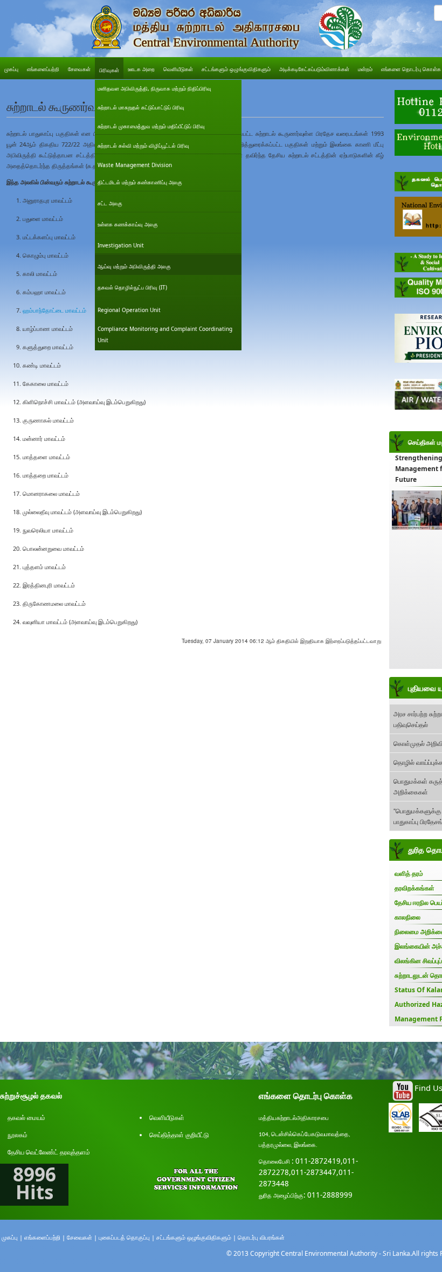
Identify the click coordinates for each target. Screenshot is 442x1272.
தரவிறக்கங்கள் (414, 888)
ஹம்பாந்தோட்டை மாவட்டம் (54, 310)
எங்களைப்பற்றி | (44, 1237)
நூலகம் (17, 1134)
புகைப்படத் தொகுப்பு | (127, 1237)
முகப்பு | (12, 1237)
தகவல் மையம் (26, 1117)
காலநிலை (407, 917)
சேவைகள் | (82, 1237)
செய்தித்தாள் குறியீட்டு (179, 1134)
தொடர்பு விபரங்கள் (261, 1237)
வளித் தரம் (409, 873)
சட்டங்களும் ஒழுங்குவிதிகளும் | (196, 1237)
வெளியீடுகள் (166, 1117)
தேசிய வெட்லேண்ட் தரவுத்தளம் (49, 1152)
